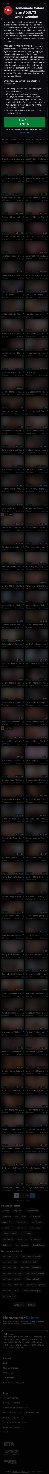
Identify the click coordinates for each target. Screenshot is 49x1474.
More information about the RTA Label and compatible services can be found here (24, 73)
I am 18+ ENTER (24, 122)
